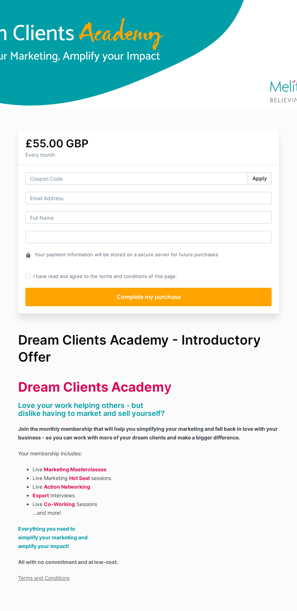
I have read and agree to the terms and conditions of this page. (105, 276)
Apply (259, 178)
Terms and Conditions (44, 578)
